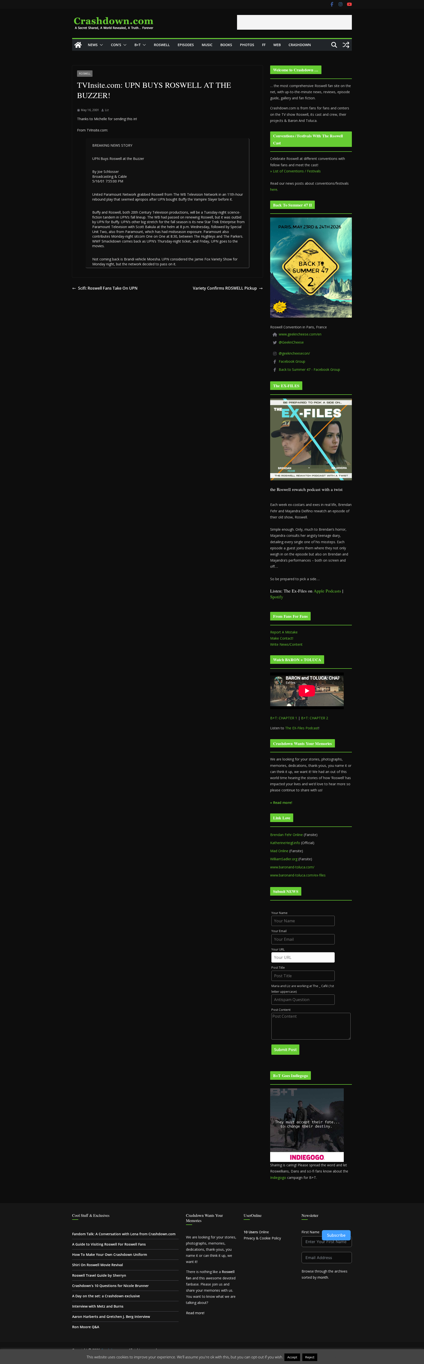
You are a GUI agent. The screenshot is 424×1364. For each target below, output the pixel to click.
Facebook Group (292, 361)
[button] (100, 44)
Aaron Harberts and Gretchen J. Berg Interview (111, 1316)
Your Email (279, 931)
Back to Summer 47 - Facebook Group (309, 369)
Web (277, 44)
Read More (328, 1356)
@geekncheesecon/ (294, 353)
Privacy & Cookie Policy (262, 1238)
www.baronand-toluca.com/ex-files (298, 875)
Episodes (186, 44)
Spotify (276, 597)
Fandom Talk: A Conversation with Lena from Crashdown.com (123, 1234)
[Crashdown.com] (78, 45)
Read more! (195, 1313)
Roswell (162, 44)
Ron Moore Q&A (85, 1327)
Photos (247, 44)
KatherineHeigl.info (285, 842)
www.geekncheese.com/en (300, 334)
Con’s (116, 44)
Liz (107, 110)
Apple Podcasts (327, 591)
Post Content (281, 1010)
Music (207, 44)
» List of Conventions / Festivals (295, 171)
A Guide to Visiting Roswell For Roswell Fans (109, 1244)
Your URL (278, 949)
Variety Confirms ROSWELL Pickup (225, 288)
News (93, 44)
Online (256, 1232)
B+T (137, 44)
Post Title (278, 967)
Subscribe (336, 1235)
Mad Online (279, 851)
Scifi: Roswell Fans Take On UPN (108, 288)
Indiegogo (278, 1177)
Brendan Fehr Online (286, 834)
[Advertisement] (294, 22)
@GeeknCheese (291, 342)
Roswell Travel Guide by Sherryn (99, 1275)
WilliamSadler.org (283, 859)
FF (263, 44)
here (273, 189)
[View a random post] (346, 45)
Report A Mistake (284, 632)
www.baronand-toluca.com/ (292, 867)
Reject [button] (309, 1357)
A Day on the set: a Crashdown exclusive (106, 1296)
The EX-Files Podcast (301, 728)
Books (226, 44)
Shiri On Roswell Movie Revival (97, 1264)
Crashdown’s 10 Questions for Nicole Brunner (110, 1285)
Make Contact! (281, 638)
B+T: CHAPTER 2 (314, 718)
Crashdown (300, 44)
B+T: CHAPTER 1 (283, 718)
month (323, 1277)
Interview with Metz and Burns (97, 1306)
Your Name (279, 913)
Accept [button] (292, 1357)
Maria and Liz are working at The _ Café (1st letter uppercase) (302, 989)
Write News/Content (286, 644)
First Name (310, 1232)
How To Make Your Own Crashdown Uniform (109, 1254)
